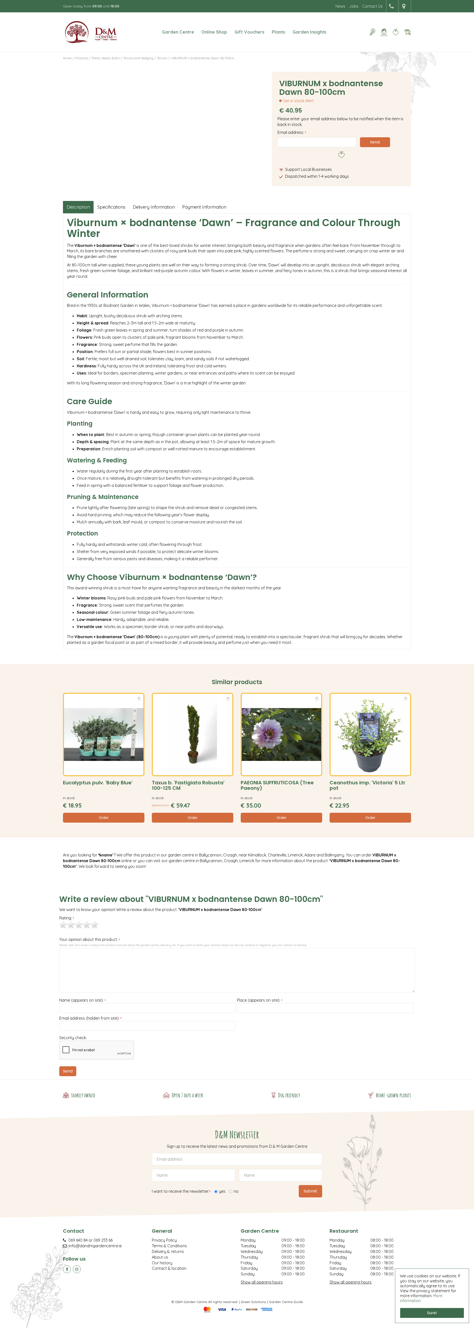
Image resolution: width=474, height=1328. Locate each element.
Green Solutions (253, 1302)
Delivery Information (154, 207)
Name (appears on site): (82, 1000)
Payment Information (204, 207)
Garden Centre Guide (286, 1302)
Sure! (432, 1313)
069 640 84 (78, 1240)
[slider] (79, 925)
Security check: (73, 1037)
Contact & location (169, 1268)
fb (67, 1269)
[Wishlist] (395, 32)
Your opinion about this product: (89, 939)
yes (222, 1191)
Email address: (291, 132)
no (236, 1191)
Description (78, 207)
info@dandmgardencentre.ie (95, 1245)
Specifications (111, 207)
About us (160, 1257)
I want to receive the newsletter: (181, 1191)
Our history (162, 1262)
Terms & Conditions (169, 1245)
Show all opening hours (262, 1282)
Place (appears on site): (259, 1000)
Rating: (66, 918)
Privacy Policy (164, 1240)
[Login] (384, 32)
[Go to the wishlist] (393, 32)
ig (77, 1269)
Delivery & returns (168, 1251)
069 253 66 (103, 1240)
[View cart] (407, 32)
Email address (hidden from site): (90, 1018)
